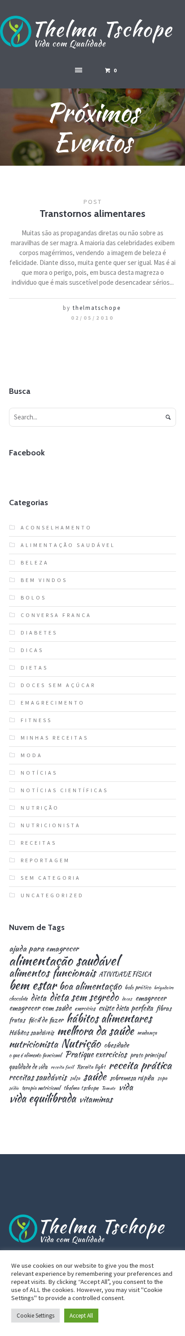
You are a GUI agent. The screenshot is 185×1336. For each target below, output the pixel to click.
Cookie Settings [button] (35, 1315)
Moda (32, 755)
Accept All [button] (81, 1315)
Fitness (36, 720)
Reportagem (45, 860)
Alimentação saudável (68, 545)
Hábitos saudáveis (31, 1032)
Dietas (34, 667)
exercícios (85, 1009)
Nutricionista (51, 825)
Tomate (108, 1088)
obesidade (116, 1044)
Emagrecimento (53, 702)
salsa (75, 1078)
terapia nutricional (41, 1088)
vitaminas (95, 1099)
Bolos (33, 597)
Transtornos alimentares (92, 213)
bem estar (32, 985)
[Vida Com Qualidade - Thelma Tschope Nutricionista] (92, 32)
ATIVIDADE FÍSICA (125, 974)
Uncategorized (52, 895)
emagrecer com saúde (40, 1007)
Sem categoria (51, 877)
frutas (17, 1020)
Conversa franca (56, 615)
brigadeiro (164, 987)
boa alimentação (90, 986)
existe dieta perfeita (125, 1008)
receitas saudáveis (37, 1077)
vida (126, 1087)
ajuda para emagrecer (44, 948)
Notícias (39, 772)
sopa (162, 1078)
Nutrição (40, 807)
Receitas (39, 842)
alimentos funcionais (52, 973)
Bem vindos (44, 580)
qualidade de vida (28, 1067)
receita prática (140, 1065)
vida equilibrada (42, 1098)
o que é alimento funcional (35, 1055)
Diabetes (39, 632)
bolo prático (138, 988)
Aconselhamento (56, 527)
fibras (164, 1008)
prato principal (148, 1055)
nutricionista (33, 1044)
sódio (14, 1088)
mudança (147, 1033)
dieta (38, 998)
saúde (94, 1076)
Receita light (91, 1067)
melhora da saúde (95, 1030)
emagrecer (150, 997)
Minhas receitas (54, 737)
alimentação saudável (64, 960)
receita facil (62, 1067)
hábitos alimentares (109, 1018)
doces (127, 998)
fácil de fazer (45, 1019)
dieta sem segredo (84, 997)
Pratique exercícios (96, 1054)
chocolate (18, 998)
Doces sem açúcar (58, 685)
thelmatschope (97, 308)
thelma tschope (80, 1088)
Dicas (32, 650)
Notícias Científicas (64, 790)
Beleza (35, 562)
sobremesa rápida (132, 1078)
